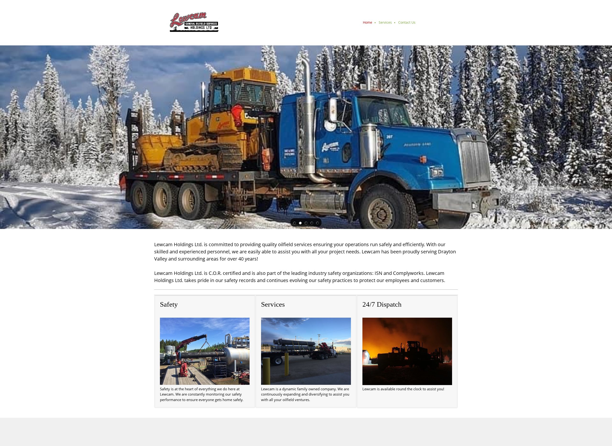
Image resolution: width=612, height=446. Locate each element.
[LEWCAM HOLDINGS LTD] (192, 23)
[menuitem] (368, 22)
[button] (294, 222)
